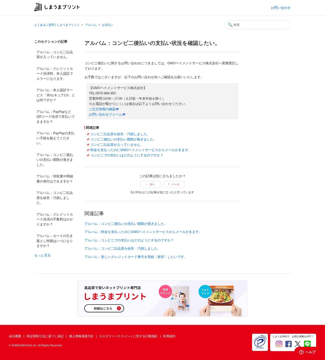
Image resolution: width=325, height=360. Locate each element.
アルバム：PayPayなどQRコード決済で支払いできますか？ (55, 116)
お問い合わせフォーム (105, 114)
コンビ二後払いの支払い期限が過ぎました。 (123, 139)
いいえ (176, 184)
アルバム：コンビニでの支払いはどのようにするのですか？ (129, 240)
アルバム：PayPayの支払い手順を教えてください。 (55, 138)
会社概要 (15, 336)
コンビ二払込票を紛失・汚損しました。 (120, 134)
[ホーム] (57, 10)
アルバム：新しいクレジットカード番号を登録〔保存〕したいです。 (135, 257)
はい (152, 184)
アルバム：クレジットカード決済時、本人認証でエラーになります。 (54, 73)
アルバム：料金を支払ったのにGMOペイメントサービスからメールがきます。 (143, 232)
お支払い (107, 25)
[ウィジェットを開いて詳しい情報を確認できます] (307, 352)
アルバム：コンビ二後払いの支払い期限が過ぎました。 (54, 160)
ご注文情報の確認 (102, 109)
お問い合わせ (281, 7)
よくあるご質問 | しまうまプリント (57, 25)
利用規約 (169, 336)
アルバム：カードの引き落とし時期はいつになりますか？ (54, 241)
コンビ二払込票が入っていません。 (116, 144)
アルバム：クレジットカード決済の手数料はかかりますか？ (54, 219)
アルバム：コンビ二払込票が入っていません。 (54, 54)
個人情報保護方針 (81, 336)
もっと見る (42, 255)
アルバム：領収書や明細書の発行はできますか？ (54, 178)
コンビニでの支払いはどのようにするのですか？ (126, 155)
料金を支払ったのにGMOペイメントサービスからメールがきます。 (140, 150)
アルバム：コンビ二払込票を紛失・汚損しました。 (54, 198)
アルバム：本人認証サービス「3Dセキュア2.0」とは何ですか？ (55, 95)
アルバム (91, 25)
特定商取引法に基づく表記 (45, 336)
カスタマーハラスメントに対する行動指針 (128, 336)
